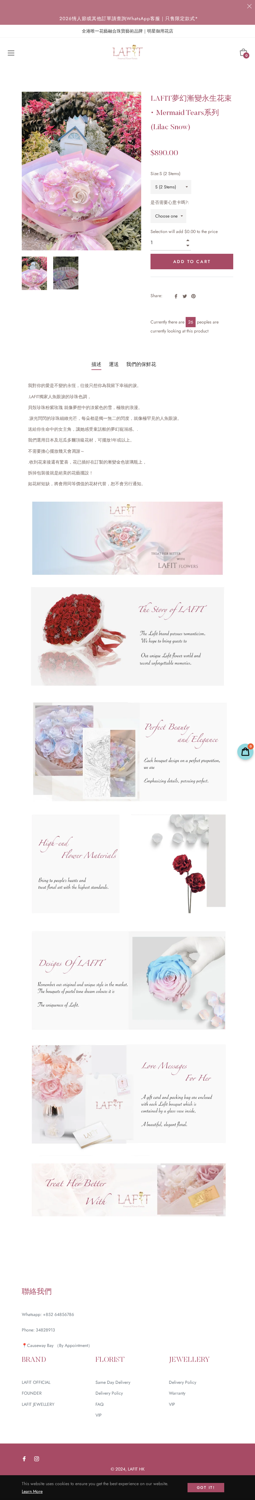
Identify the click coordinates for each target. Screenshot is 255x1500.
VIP (98, 1415)
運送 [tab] (114, 364)
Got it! (206, 1487)
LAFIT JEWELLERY (38, 1404)
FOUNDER (32, 1393)
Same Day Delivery (112, 1382)
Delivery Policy (109, 1393)
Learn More (32, 1491)
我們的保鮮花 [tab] (141, 364)
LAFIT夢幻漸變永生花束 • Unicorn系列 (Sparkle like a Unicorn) (150, 1344)
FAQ (99, 1404)
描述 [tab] (96, 364)
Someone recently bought (132, 1341)
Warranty (177, 1393)
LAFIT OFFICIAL (36, 1382)
